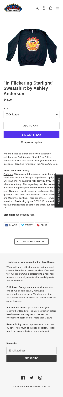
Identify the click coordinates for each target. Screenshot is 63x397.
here (32, 214)
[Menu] (57, 7)
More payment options (31, 142)
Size (6, 108)
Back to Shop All (34, 241)
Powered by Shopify (41, 386)
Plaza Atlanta (26, 386)
